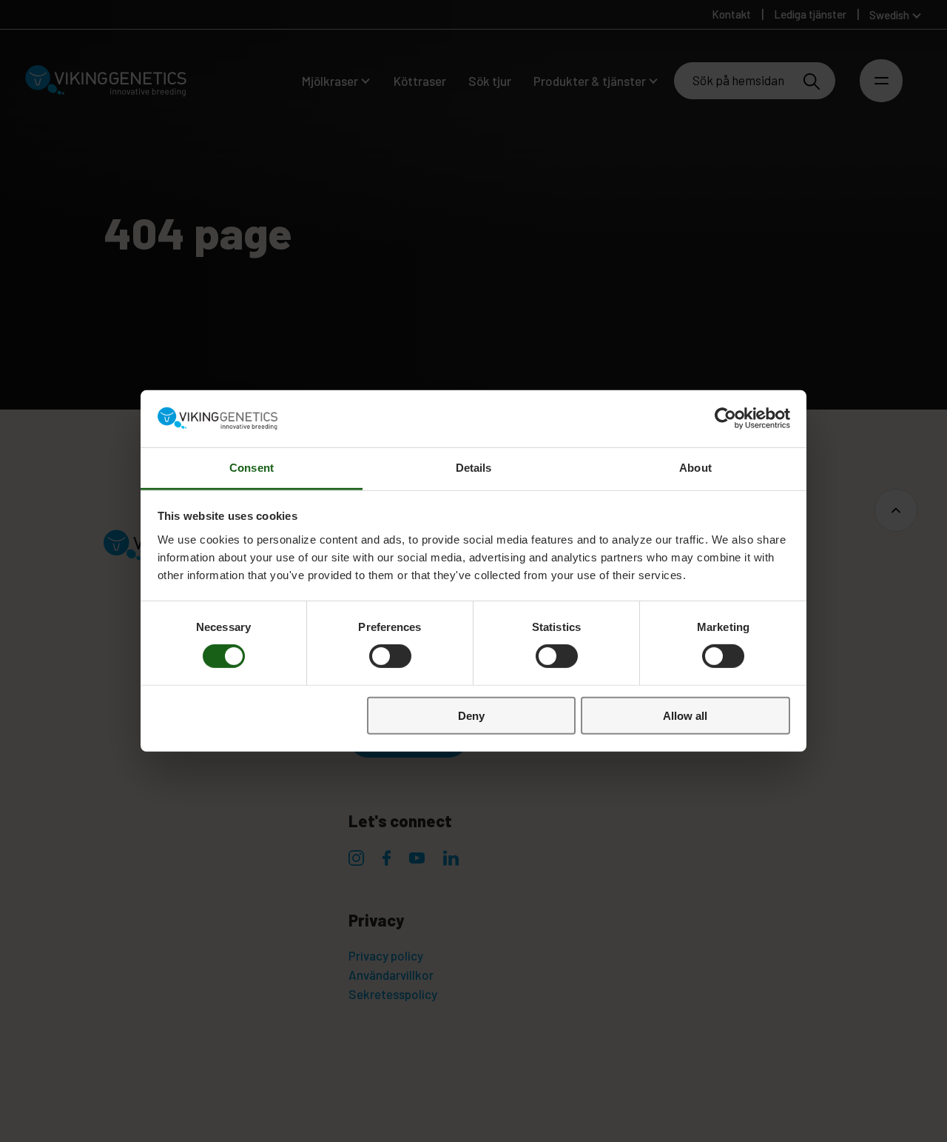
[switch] (390, 656)
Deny (471, 715)
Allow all (685, 715)
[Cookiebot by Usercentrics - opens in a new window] (725, 418)
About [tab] (695, 467)
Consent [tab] (251, 467)
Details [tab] (474, 467)
